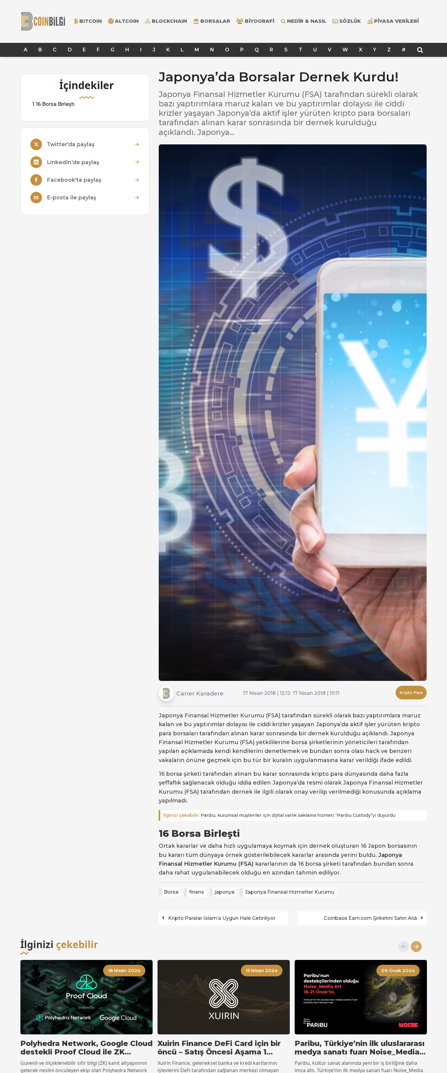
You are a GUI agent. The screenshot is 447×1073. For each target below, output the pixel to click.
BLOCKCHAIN (169, 21)
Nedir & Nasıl (306, 21)
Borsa (171, 892)
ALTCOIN (127, 21)
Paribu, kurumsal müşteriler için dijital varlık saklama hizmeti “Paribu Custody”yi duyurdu (279, 815)
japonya (224, 892)
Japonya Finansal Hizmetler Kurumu (289, 892)
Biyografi (259, 21)
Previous (401, 947)
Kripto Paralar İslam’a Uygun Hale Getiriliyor (221, 918)
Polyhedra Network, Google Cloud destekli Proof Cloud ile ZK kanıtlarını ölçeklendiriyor (86, 1048)
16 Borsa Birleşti (55, 104)
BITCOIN (90, 21)
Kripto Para (411, 692)
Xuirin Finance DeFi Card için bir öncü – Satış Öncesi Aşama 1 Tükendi (219, 1048)
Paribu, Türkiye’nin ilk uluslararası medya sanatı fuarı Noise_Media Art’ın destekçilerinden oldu (359, 1048)
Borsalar (215, 21)
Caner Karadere (200, 693)
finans (196, 892)
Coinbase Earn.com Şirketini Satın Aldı (370, 918)
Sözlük (350, 21)
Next (414, 947)
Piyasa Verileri (396, 21)
